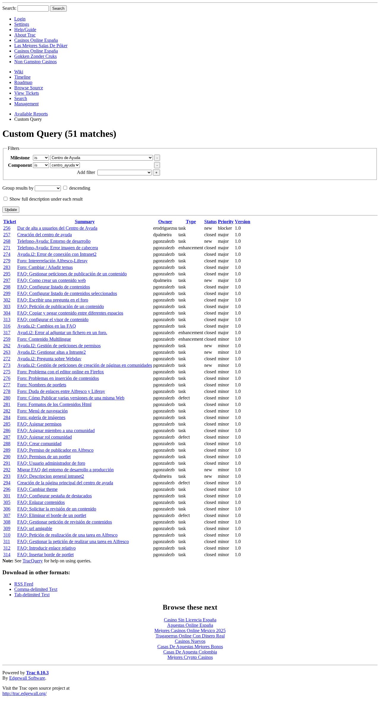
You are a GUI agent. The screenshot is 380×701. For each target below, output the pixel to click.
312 (6, 548)
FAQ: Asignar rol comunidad (44, 437)
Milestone (20, 157)
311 (6, 541)
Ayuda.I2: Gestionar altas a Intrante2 (51, 352)
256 (6, 228)
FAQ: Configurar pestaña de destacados (54, 495)
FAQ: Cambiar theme (37, 489)
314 (6, 554)
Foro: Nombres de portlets (41, 384)
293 (6, 476)
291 (6, 463)
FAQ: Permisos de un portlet (44, 456)
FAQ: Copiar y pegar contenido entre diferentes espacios (70, 312)
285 (6, 423)
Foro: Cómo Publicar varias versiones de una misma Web (70, 397)
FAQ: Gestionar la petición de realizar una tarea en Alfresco (73, 541)
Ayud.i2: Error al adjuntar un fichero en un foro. (62, 332)
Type (191, 221)
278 (6, 391)
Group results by (18, 188)
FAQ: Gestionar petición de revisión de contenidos (64, 521)
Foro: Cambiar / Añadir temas (45, 267)
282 (6, 410)
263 (6, 352)
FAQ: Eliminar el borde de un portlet (51, 515)
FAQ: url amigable (34, 528)
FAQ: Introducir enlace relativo (46, 548)
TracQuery (33, 560)
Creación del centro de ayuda (44, 234)
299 (6, 293)
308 (6, 521)
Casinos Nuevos (190, 641)
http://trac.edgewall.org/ (24, 693)
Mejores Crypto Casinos (190, 657)
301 (6, 495)
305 (6, 502)
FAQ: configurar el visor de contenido (52, 319)
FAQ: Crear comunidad (39, 443)
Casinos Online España (36, 40)
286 (6, 430)
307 (6, 515)
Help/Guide (25, 29)
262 (6, 345)
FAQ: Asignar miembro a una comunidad (56, 430)
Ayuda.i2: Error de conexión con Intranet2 (56, 254)
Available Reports (31, 113)
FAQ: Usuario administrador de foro (51, 463)
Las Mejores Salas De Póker (40, 45)
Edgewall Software (27, 678)
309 (6, 528)
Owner (165, 221)
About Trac (25, 34)
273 (6, 365)
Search (20, 98)
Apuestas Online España (190, 625)
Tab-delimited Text (32, 594)
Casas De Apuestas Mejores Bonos (190, 646)
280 (6, 397)
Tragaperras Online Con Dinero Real (190, 635)
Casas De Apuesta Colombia (190, 651)
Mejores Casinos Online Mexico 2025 (190, 630)
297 (6, 280)
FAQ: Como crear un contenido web (51, 280)
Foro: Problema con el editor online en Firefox (60, 371)
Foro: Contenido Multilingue (44, 339)
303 (6, 306)
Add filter (86, 172)
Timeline (22, 77)
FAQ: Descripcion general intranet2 (50, 476)
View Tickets (26, 93)
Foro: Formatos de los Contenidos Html (54, 404)
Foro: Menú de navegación (42, 410)
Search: (9, 8)
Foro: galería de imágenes (41, 417)
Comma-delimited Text (35, 589)
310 (6, 534)
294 (6, 482)
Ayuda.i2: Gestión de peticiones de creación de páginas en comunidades (84, 365)
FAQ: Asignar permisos (39, 423)
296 (6, 489)
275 (6, 371)
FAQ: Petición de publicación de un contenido (60, 306)
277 (6, 384)
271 (6, 247)
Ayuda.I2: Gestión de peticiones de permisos (59, 345)
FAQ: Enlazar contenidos (41, 502)
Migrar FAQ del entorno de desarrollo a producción (65, 469)
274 (6, 254)
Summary (85, 221)
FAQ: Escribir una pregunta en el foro (52, 299)
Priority (226, 221)
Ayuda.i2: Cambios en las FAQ (46, 326)
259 (6, 339)
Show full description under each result (46, 199)
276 (6, 378)
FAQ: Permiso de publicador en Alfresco (55, 450)
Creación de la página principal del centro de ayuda (65, 482)
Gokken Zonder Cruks (35, 56)
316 (6, 326)
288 (6, 443)
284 (6, 417)
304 (6, 312)
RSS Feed (23, 583)
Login (20, 18)
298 (6, 286)
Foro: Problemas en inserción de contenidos (58, 378)
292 (6, 469)
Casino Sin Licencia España (190, 619)
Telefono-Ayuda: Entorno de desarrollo (54, 241)
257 (6, 234)
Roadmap (23, 82)
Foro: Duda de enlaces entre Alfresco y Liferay (61, 391)
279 (6, 260)
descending (79, 188)
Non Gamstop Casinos (35, 61)
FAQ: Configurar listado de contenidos (53, 286)
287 (6, 437)
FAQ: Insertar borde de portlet (45, 554)
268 (6, 241)
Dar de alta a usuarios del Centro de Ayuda (57, 228)
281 (6, 404)
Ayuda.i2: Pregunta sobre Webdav (49, 358)
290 (6, 456)
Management (26, 103)
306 (6, 508)
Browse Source (28, 87)
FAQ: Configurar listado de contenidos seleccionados (67, 293)
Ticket (9, 221)
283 (6, 267)
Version (242, 221)
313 (6, 319)
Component (20, 165)
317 (6, 332)
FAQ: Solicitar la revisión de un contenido (56, 508)
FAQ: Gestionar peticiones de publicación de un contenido (72, 273)
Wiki (18, 71)
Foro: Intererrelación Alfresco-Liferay (52, 260)
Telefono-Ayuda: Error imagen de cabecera (57, 247)
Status (210, 221)
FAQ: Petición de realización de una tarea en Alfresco (67, 534)
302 (6, 299)
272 (6, 358)
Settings (21, 24)
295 (6, 273)
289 (6, 450)
